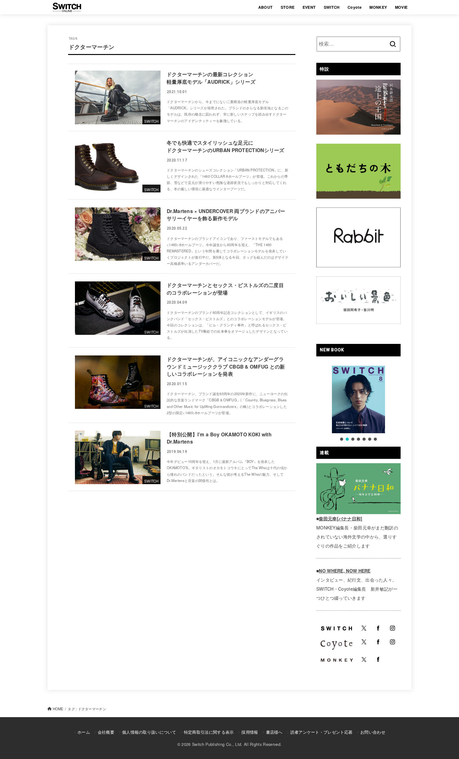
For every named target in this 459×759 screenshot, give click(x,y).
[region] (358, 404)
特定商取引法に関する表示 (209, 732)
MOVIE (401, 7)
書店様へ (274, 732)
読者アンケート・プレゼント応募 (321, 732)
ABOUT (265, 7)
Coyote (355, 7)
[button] (341, 439)
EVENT (309, 7)
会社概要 (106, 732)
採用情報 (249, 732)
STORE (288, 7)
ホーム (83, 732)
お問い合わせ (372, 732)
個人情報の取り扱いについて (149, 732)
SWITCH (332, 7)
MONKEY (378, 7)
